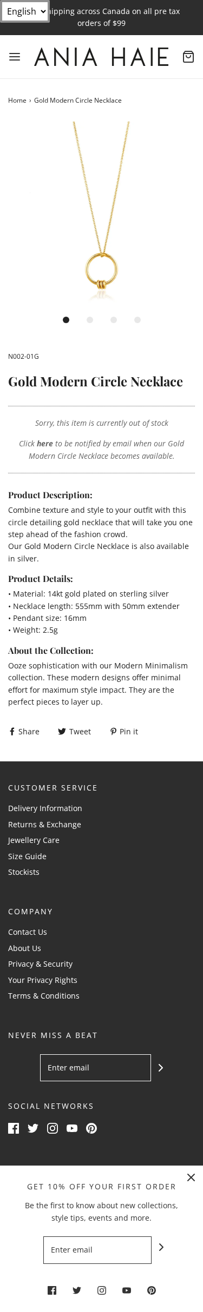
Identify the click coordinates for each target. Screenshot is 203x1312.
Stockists (24, 872)
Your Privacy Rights (42, 980)
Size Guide (27, 856)
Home (17, 100)
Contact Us (27, 932)
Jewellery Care (34, 840)
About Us (24, 948)
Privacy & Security (40, 964)
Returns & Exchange (44, 824)
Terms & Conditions (44, 995)
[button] (101, 215)
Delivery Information (45, 808)
